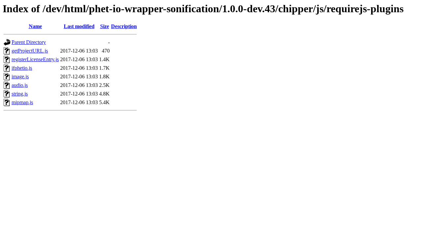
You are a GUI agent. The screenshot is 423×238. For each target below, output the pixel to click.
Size (104, 26)
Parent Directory (29, 42)
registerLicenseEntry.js (35, 59)
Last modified (79, 26)
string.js (20, 94)
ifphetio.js (22, 68)
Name (35, 26)
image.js (20, 76)
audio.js (20, 85)
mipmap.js (22, 102)
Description (124, 26)
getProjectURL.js (30, 51)
